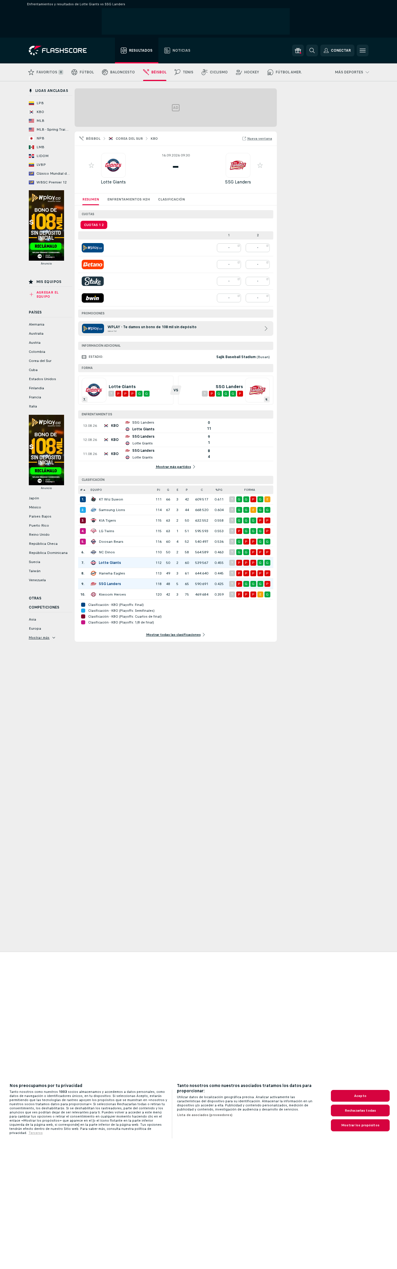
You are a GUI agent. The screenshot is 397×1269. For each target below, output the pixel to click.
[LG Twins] (93, 531)
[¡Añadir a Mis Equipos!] (91, 165)
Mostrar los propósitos (360, 1125)
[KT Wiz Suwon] (93, 499)
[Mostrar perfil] (113, 165)
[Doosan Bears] (93, 542)
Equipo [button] (96, 490)
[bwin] (93, 298)
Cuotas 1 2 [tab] (94, 225)
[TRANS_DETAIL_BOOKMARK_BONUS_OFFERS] (298, 50)
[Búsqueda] (312, 50)
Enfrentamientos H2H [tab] (128, 199)
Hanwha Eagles (112, 573)
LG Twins (106, 531)
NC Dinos (107, 552)
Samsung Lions (112, 510)
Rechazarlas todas (360, 1110)
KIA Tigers (107, 520)
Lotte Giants (113, 182)
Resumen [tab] (90, 199)
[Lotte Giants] (93, 563)
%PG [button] (219, 490)
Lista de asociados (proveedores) (204, 1115)
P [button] (187, 490)
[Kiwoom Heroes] (93, 594)
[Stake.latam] (93, 281)
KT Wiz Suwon (111, 499)
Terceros (36, 1133)
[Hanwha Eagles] (93, 573)
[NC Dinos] (93, 552)
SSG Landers (238, 182)
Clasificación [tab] (171, 199)
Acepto (360, 1096)
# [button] (81, 490)
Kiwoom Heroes (112, 594)
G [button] (168, 490)
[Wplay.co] (93, 247)
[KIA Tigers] (93, 520)
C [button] (202, 490)
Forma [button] (249, 490)
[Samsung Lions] (93, 510)
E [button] (177, 490)
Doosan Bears (111, 541)
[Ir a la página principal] (62, 50)
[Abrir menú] (362, 50)
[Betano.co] (93, 264)
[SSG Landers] (93, 584)
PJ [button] (158, 490)
